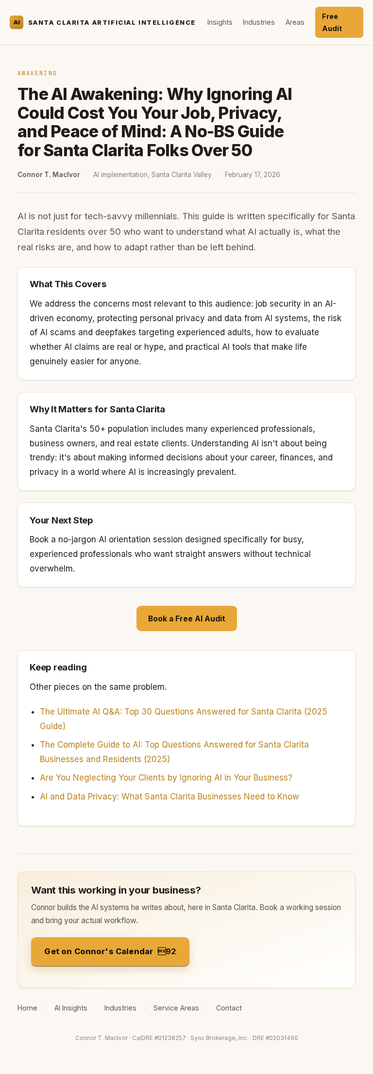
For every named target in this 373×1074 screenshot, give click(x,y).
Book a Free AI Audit (186, 618)
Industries (259, 22)
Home (27, 1008)
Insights (220, 22)
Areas (295, 22)
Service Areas (176, 1008)
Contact (229, 1008)
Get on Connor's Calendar (98, 951)
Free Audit (332, 22)
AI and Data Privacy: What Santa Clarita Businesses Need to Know (169, 796)
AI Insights (70, 1008)
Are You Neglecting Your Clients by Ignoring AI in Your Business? (166, 777)
